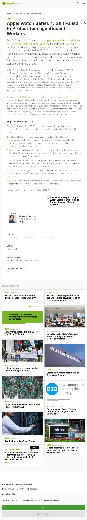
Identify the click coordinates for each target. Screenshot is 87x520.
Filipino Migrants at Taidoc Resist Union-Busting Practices (21, 369)
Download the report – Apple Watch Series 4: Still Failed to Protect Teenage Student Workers (64, 201)
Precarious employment (15, 260)
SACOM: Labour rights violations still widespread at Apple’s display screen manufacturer (63, 297)
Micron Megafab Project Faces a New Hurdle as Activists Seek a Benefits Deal (62, 450)
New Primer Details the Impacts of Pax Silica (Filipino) (21, 333)
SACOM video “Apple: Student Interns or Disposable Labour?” (20, 296)
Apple (9, 272)
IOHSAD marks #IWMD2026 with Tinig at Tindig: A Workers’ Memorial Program (62, 336)
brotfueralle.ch (12, 249)
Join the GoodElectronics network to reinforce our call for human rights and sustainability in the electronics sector (21, 456)
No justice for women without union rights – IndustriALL (22, 406)
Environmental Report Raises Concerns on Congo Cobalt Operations (61, 411)
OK (43, 507)
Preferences (43, 514)
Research (18, 14)
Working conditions (32, 260)
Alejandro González (27, 216)
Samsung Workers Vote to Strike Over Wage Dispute (63, 374)
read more (9, 462)
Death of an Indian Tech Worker (20, 441)
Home (9, 14)
